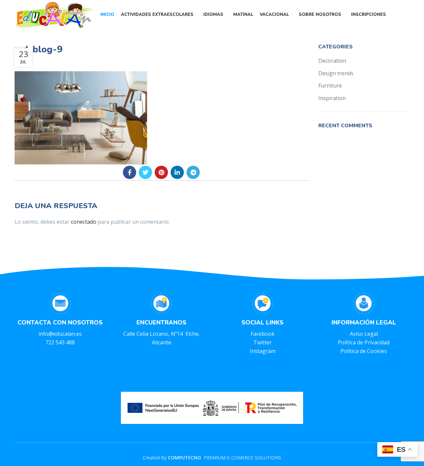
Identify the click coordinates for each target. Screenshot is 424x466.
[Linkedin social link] (177, 172)
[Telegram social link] (193, 172)
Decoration (332, 60)
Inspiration (332, 98)
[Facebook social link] (129, 172)
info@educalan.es (60, 333)
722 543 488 (60, 342)
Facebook (263, 333)
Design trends (335, 73)
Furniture (330, 85)
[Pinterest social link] (161, 172)
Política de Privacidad (364, 342)
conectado (83, 221)
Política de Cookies (364, 351)
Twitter (262, 342)
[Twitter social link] (145, 172)
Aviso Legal (364, 333)
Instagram (263, 351)
